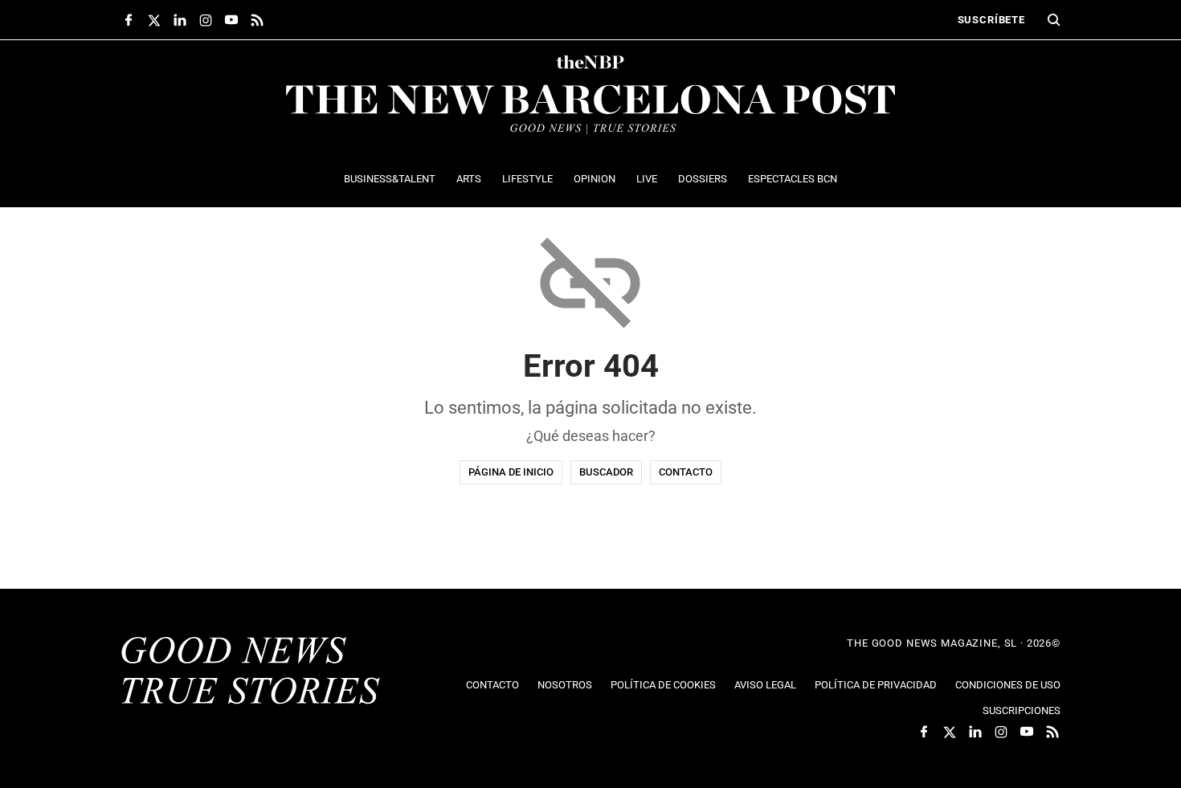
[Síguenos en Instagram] (206, 20)
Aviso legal (765, 685)
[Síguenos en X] (154, 20)
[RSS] (257, 20)
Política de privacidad (876, 685)
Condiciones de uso (1007, 685)
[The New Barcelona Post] (251, 672)
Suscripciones (1021, 710)
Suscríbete (991, 20)
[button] (1054, 20)
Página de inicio (511, 472)
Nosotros (564, 685)
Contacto (686, 472)
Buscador (606, 472)
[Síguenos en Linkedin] (180, 20)
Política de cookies (663, 685)
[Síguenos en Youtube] (231, 20)
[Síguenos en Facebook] (129, 20)
